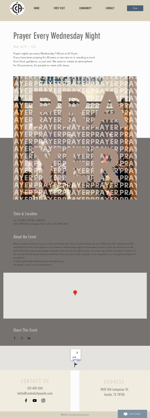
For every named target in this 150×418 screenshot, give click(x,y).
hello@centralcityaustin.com (35, 393)
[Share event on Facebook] (14, 338)
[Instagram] (43, 400)
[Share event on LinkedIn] (29, 338)
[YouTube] (34, 400)
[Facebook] (26, 400)
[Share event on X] (22, 338)
